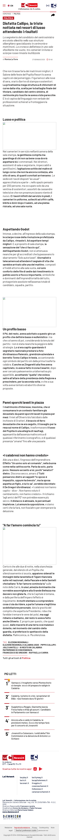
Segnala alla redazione (22, 827)
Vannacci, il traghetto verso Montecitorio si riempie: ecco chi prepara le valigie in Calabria (31, 685)
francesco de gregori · (15, 652)
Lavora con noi (43, 830)
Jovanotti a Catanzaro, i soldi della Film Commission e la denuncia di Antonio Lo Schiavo (30, 736)
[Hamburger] (4, 5)
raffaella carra (38, 652)
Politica (17, 14)
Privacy (34, 827)
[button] (53, 15)
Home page (7, 14)
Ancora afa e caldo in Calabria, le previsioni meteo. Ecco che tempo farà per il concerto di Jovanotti (30, 723)
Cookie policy (44, 827)
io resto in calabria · (31, 647)
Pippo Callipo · (49, 644)
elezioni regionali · (18, 642)
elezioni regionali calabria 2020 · (21, 644)
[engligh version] (9, 5)
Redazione (8, 827)
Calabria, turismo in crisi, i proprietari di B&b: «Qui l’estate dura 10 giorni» (30, 697)
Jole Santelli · (11, 647)
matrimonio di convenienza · (18, 650)
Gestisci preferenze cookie (26, 830)
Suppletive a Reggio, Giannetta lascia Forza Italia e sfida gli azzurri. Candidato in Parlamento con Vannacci (31, 709)
